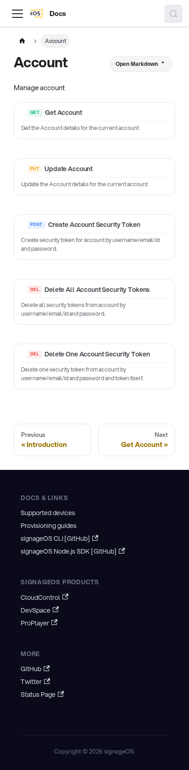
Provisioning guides (49, 525)
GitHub (31, 668)
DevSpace (35, 610)
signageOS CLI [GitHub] (55, 538)
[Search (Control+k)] (173, 13)
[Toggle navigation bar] (17, 14)
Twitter (31, 681)
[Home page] (22, 41)
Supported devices (48, 512)
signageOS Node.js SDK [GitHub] (69, 551)
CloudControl (40, 597)
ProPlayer (35, 623)
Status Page (38, 694)
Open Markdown (137, 64)
